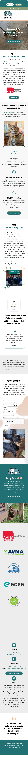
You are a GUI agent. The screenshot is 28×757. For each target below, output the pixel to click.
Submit (6, 425)
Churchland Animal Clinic (11, 112)
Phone (4, 409)
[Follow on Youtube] (14, 751)
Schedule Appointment (14, 673)
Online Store (18, 4)
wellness (6, 258)
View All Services (14, 213)
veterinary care (12, 181)
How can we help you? (10, 411)
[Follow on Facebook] (11, 751)
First (15, 403)
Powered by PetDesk (9, 745)
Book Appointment (14, 8)
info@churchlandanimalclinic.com (16, 668)
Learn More (14, 97)
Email (5, 407)
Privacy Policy (19, 745)
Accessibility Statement (14, 748)
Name (5, 401)
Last (15, 405)
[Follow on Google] (17, 751)
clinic (6, 161)
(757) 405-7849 (16, 666)
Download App (10, 4)
